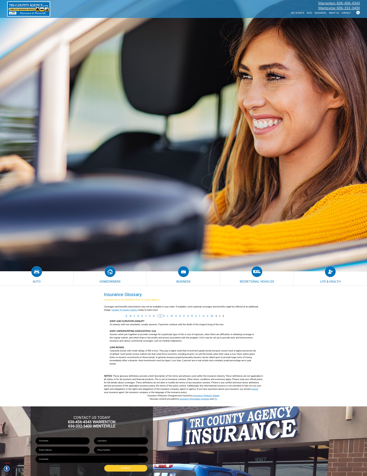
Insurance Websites (157, 395)
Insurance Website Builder (206, 395)
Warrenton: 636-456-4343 (339, 3)
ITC (215, 399)
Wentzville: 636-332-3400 (339, 8)
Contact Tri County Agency (125, 310)
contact (254, 389)
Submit (126, 468)
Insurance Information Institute (194, 399)
